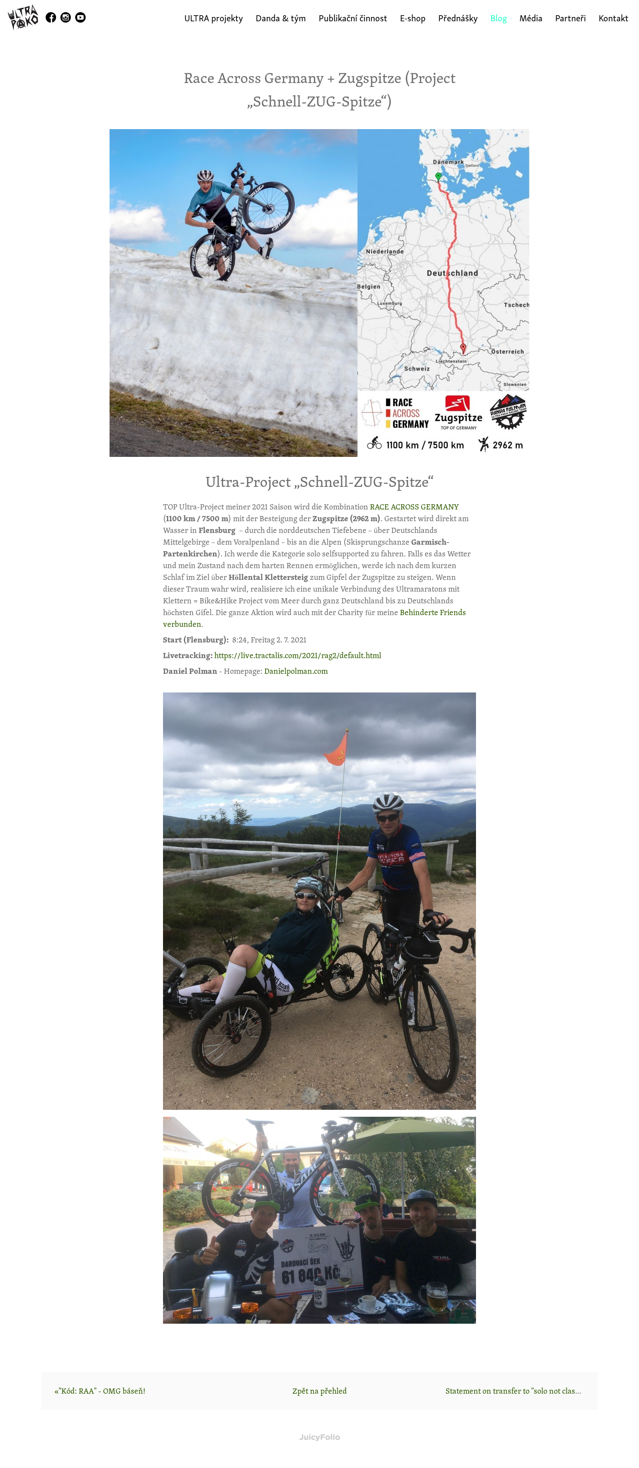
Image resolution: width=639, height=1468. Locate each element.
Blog (498, 17)
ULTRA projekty (213, 17)
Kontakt (614, 17)
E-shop (413, 17)
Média (530, 17)
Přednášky (458, 17)
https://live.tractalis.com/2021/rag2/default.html (297, 655)
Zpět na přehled (320, 1390)
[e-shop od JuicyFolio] (320, 1437)
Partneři (570, 17)
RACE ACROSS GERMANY (414, 506)
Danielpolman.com (296, 670)
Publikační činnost (353, 17)
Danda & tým (281, 17)
